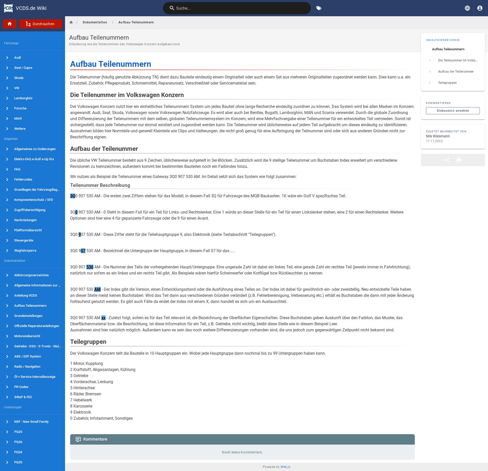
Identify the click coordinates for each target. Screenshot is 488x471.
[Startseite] (9, 23)
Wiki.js (285, 467)
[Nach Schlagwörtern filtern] (319, 8)
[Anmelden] (480, 8)
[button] (467, 8)
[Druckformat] (459, 160)
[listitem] (453, 49)
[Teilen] (447, 160)
